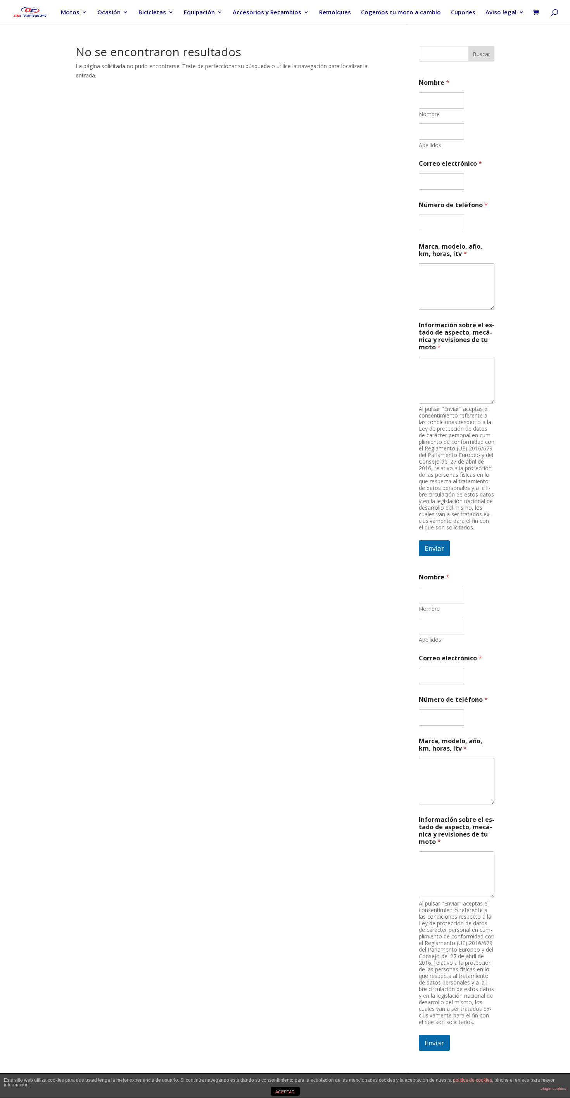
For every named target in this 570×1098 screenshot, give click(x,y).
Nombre (429, 114)
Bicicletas (152, 12)
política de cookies (472, 1080)
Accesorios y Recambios (267, 12)
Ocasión (109, 12)
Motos (70, 12)
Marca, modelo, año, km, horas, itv (450, 250)
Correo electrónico (450, 163)
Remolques (335, 12)
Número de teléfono (453, 205)
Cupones (463, 12)
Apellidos (430, 145)
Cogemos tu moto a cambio (401, 12)
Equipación (199, 12)
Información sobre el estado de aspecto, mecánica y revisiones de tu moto (456, 336)
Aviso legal (500, 12)
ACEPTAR (285, 1091)
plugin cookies (553, 1088)
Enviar (434, 548)
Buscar (481, 54)
